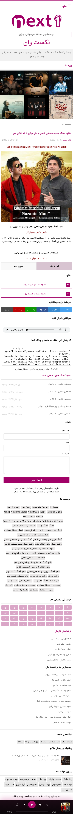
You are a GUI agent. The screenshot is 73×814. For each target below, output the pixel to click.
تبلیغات (21, 742)
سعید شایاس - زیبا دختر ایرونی (57, 674)
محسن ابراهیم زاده (28, 779)
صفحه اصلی (66, 742)
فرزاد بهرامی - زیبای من (61, 639)
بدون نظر (19, 266)
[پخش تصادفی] (47, 804)
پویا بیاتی (42, 779)
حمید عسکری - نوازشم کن (60, 706)
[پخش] (32, 804)
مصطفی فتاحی (40, 226)
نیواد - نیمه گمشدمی (62, 649)
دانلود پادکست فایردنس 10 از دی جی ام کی (52, 690)
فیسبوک (42, 310)
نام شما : (65, 430)
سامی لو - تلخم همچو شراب (59, 654)
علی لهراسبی (66, 790)
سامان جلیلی (32, 784)
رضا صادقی (67, 779)
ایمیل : (66, 442)
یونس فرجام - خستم (62, 722)
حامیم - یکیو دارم (64, 644)
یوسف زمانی (44, 784)
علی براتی (41, 369)
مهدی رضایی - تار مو (62, 685)
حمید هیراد (9, 784)
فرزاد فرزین (20, 784)
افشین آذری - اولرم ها (61, 680)
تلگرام (66, 310)
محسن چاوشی (54, 779)
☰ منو (66, 6)
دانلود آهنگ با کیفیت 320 (46, 284)
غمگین (33, 369)
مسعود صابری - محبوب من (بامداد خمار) (53, 701)
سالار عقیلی (56, 784)
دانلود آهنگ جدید (55, 226)
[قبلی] (24, 804)
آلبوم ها (44, 742)
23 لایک (54, 266)
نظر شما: (65, 453)
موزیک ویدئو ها (32, 742)
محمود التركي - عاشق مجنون (59, 660)
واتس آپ (31, 310)
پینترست (19, 310)
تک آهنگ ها (52, 369)
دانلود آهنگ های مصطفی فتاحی (56, 376)
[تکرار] (17, 804)
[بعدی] (40, 804)
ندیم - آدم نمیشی (63, 712)
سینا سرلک (67, 784)
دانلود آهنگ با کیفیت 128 (46, 294)
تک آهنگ (67, 140)
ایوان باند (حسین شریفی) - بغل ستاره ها (53, 717)
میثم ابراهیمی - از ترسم (61, 696)
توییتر (54, 310)
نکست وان (36, 258)
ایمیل (7, 310)
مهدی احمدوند (11, 779)
